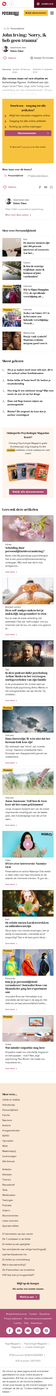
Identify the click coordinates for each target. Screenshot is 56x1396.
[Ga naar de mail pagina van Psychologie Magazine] (18, 1330)
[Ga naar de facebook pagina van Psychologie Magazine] (9, 1330)
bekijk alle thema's (39, 175)
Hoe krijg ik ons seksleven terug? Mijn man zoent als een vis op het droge (30, 392)
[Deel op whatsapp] (51, 187)
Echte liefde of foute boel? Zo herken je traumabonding (29, 382)
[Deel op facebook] (39, 187)
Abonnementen (27, 133)
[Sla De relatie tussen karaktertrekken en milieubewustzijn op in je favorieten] (50, 893)
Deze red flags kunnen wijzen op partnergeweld (25, 403)
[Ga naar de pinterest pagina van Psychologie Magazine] (46, 1330)
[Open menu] (52, 13)
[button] (45, 4)
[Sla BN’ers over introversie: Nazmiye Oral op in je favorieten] (50, 834)
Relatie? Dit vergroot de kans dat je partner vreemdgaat (26, 413)
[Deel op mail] (45, 187)
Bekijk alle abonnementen (28, 491)
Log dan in (27, 147)
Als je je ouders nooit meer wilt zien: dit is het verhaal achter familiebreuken (30, 371)
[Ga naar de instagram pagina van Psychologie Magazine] (37, 1330)
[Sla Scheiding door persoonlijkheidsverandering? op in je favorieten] (50, 518)
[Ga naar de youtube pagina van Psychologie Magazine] (28, 1330)
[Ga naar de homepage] (10, 14)
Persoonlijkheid (17, 28)
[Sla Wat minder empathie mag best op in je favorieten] (50, 1018)
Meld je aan (27, 1296)
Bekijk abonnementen (36, 13)
